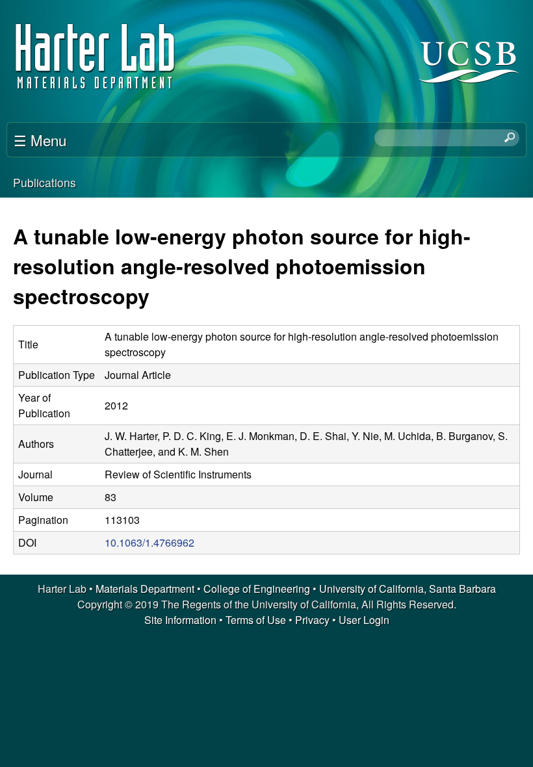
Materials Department (145, 588)
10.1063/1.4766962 (149, 542)
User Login (364, 619)
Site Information (180, 619)
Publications (44, 182)
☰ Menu (40, 139)
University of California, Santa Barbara (407, 588)
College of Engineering (256, 588)
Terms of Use (256, 619)
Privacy (312, 619)
